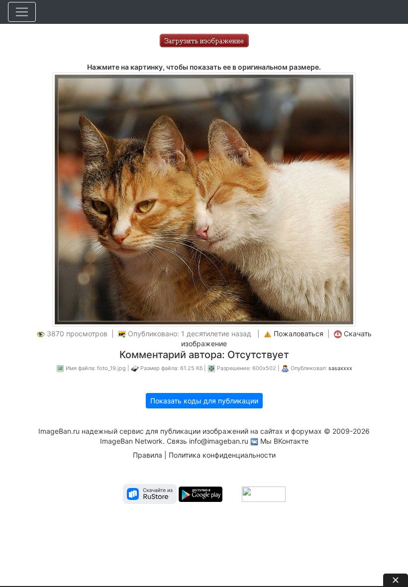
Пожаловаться (298, 333)
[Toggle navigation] (22, 12)
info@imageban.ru (218, 441)
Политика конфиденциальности (222, 455)
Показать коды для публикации (204, 400)
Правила (147, 455)
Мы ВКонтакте (284, 441)
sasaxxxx (340, 368)
